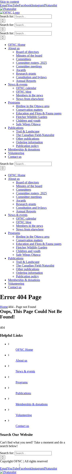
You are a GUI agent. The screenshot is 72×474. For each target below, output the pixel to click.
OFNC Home (24, 349)
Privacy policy (9, 465)
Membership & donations (32, 404)
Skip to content (9, 1)
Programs (22, 382)
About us (21, 360)
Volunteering (24, 415)
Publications (23, 393)
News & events (25, 371)
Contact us (22, 426)
